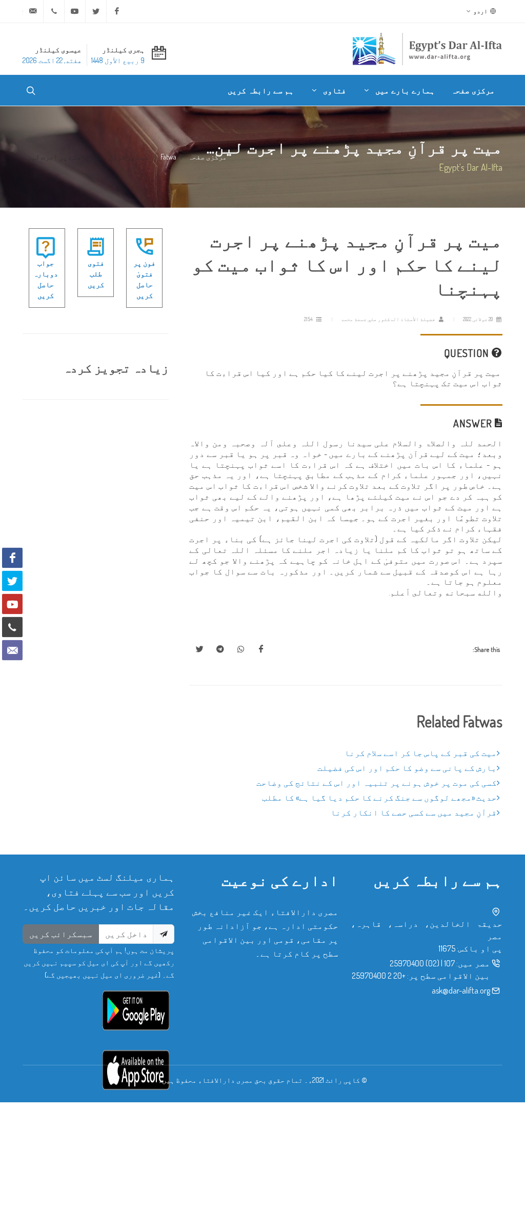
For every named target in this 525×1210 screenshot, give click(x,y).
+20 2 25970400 (379, 975)
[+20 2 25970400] (54, 11)
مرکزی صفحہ (207, 156)
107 (449, 963)
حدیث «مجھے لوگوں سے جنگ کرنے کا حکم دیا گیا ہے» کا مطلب (379, 797)
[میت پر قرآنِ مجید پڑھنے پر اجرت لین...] (261, 649)
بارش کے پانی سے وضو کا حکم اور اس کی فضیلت (407, 768)
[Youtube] (75, 11)
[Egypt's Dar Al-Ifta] (427, 48)
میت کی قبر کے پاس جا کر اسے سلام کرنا (421, 753)
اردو (481, 11)
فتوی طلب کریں (96, 274)
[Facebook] (117, 11)
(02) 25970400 (414, 963)
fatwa (168, 156)
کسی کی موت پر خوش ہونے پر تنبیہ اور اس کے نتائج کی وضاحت (376, 783)
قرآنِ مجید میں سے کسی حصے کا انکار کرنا (414, 812)
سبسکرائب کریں (60, 934)
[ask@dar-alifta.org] (33, 11)
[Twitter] (96, 11)
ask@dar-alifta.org (461, 990)
